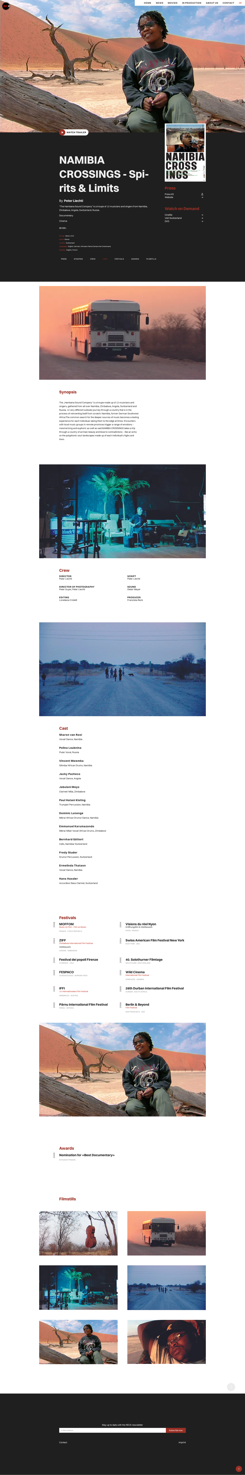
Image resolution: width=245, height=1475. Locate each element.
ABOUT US (212, 2)
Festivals (119, 259)
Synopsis (78, 259)
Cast (105, 259)
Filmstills (151, 259)
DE (240, 2)
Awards (135, 259)
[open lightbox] (185, 152)
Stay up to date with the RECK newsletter (122, 1424)
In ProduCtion (191, 2)
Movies (172, 2)
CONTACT (228, 2)
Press (64, 259)
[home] (5, 5)
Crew (92, 259)
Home (147, 2)
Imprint (182, 1442)
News (159, 2)
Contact (63, 1442)
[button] (239, 1469)
